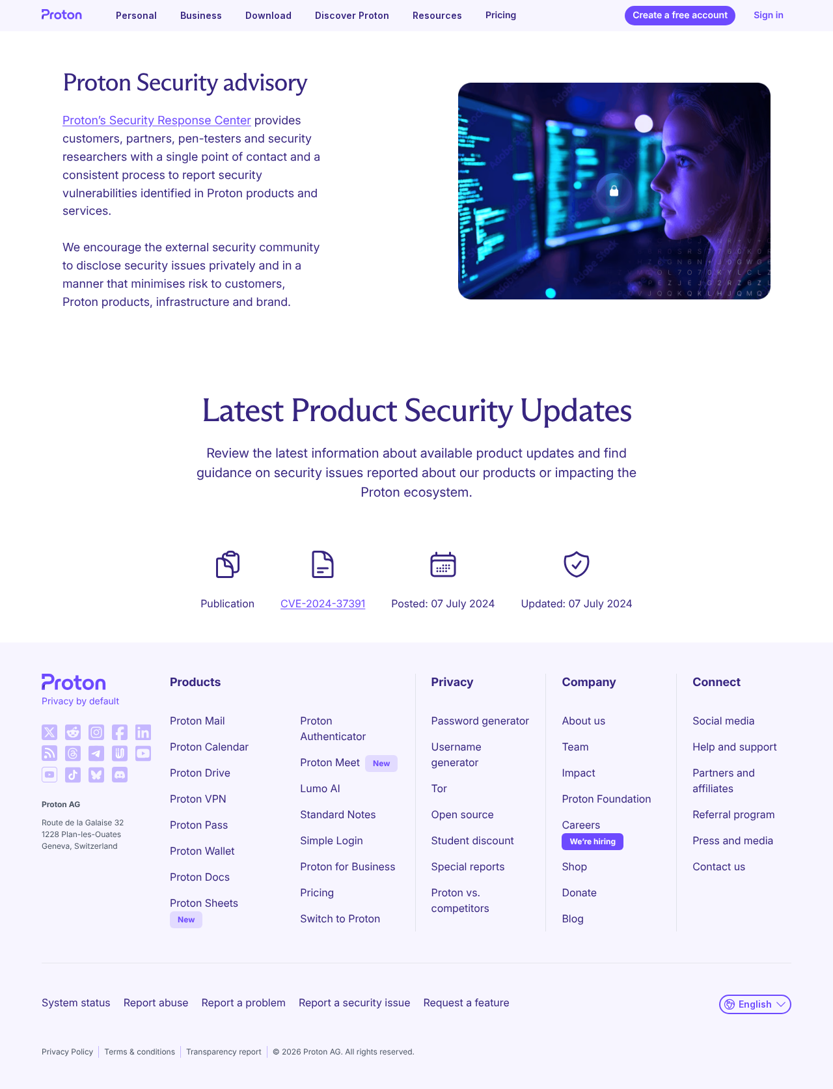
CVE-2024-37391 (322, 603)
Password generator (480, 720)
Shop (574, 866)
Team (575, 746)
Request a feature (467, 1002)
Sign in (769, 15)
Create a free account (680, 15)
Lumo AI (320, 788)
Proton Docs (200, 876)
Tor (439, 788)
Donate (579, 892)
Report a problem (244, 1002)
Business (201, 15)
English (755, 1004)
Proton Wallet (202, 850)
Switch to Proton (340, 918)
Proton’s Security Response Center (156, 121)
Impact (578, 772)
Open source (462, 814)
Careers (581, 824)
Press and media (732, 840)
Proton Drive (200, 772)
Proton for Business (347, 866)
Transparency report (224, 1051)
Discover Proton (352, 15)
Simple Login (331, 840)
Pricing (500, 15)
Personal (136, 15)
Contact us (718, 866)
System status (76, 1002)
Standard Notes (338, 814)
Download (268, 15)
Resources (437, 15)
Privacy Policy (67, 1051)
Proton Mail (197, 720)
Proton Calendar (209, 746)
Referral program (733, 814)
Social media (723, 720)
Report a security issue (355, 1002)
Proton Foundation (606, 798)
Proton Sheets (204, 902)
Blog (572, 918)
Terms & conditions (139, 1051)
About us (583, 720)
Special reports (468, 866)
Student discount (472, 840)
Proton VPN (198, 798)
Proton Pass (199, 824)
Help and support (734, 746)
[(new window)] (49, 732)
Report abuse (156, 1002)
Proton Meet (330, 762)
